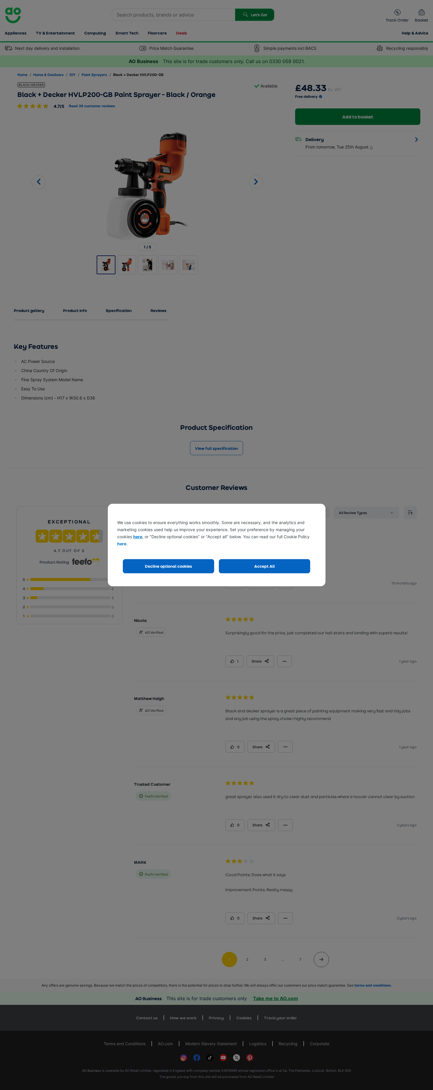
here (137, 536)
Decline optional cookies (168, 566)
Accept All (264, 566)
